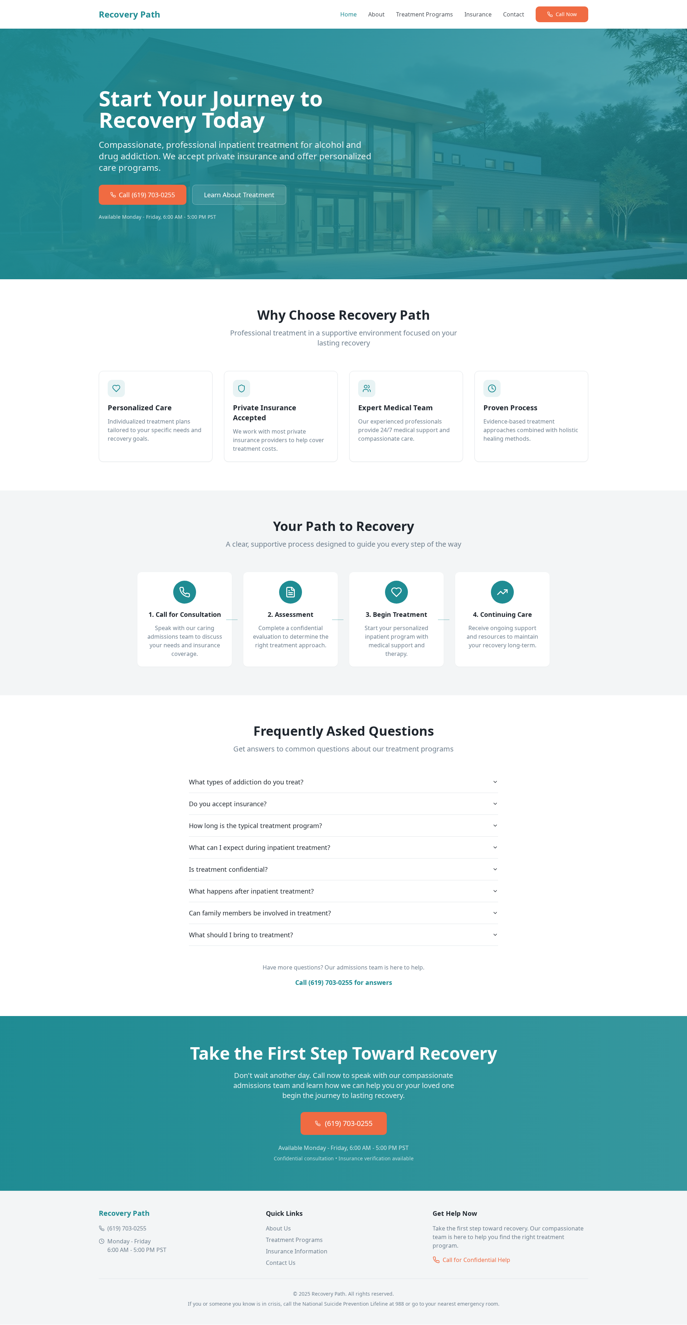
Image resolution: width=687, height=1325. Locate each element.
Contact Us (281, 1263)
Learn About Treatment (239, 194)
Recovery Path (129, 14)
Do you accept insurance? (228, 803)
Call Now (566, 14)
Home (348, 14)
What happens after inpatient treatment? (251, 891)
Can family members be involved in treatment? (260, 913)
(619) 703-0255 (348, 1123)
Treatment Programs (424, 14)
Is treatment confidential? (228, 869)
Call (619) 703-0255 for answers (343, 982)
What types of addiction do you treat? (246, 782)
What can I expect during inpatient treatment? (259, 847)
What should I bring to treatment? (241, 934)
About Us (278, 1228)
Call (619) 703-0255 (147, 194)
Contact (513, 14)
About (376, 14)
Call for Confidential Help (476, 1260)
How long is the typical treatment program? (255, 825)
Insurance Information (296, 1251)
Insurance (478, 14)
